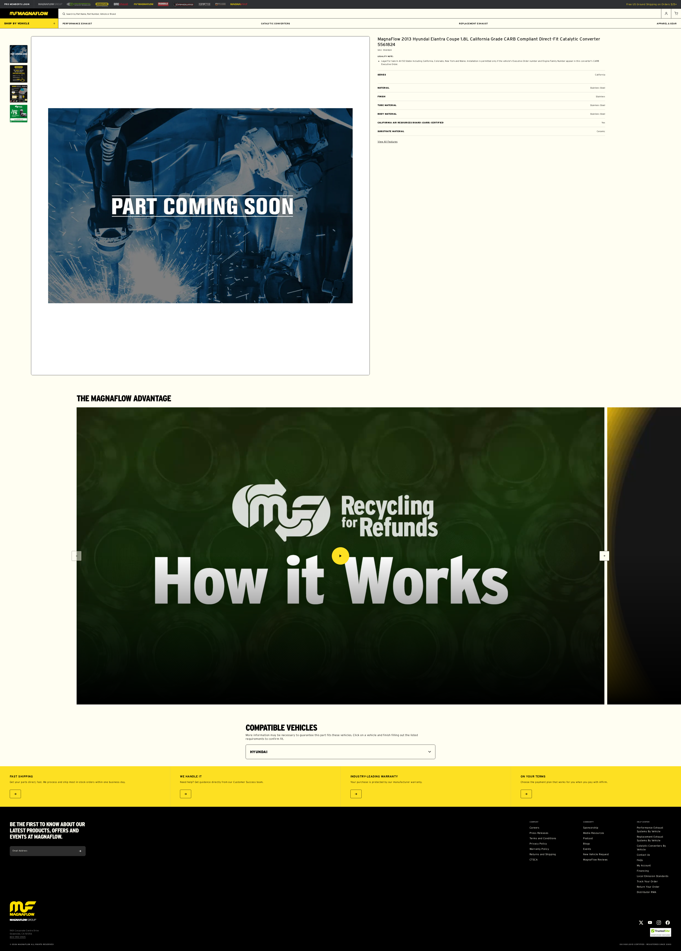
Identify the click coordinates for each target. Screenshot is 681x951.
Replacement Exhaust (473, 23)
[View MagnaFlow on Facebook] (667, 922)
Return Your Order (648, 886)
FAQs (640, 860)
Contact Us (643, 854)
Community (588, 822)
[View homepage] (29, 13)
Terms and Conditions (543, 838)
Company (534, 822)
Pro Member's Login (17, 4)
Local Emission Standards (653, 876)
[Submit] (80, 851)
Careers (534, 827)
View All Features (388, 141)
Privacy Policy (538, 843)
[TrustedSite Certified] (660, 932)
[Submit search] (64, 14)
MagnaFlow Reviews (595, 859)
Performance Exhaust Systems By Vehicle (650, 829)
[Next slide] (18, 370)
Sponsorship (590, 827)
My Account (644, 865)
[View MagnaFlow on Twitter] (641, 922)
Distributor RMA (646, 892)
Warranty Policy (539, 849)
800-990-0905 (18, 937)
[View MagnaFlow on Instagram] (658, 922)
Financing (643, 870)
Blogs (586, 843)
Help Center (643, 822)
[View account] (666, 13)
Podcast (588, 838)
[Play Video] (340, 555)
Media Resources (593, 833)
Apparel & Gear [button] (667, 23)
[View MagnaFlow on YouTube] (650, 922)
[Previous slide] (18, 40)
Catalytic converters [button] (275, 23)
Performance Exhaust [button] (77, 23)
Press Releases (539, 833)
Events (587, 849)
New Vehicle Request (596, 854)
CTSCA (534, 859)
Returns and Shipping (543, 854)
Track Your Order (647, 881)
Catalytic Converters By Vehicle (651, 847)
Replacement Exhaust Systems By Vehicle (650, 838)
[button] (676, 13)
